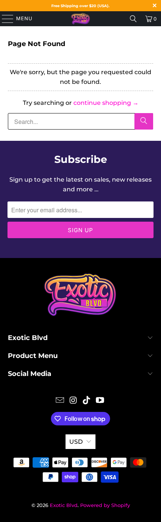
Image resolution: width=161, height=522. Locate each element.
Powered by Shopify (105, 505)
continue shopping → (106, 102)
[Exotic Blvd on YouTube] (100, 401)
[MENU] (4, 18)
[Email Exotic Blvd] (60, 401)
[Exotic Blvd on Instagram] (73, 401)
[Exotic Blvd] (80, 18)
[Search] (133, 18)
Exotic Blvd (64, 505)
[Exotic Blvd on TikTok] (86, 401)
